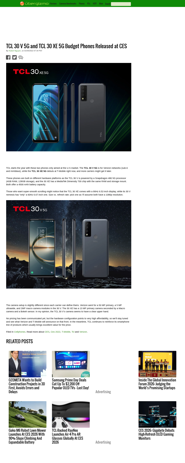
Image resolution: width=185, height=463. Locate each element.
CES (47, 332)
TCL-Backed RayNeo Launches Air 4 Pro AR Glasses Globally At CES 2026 (67, 436)
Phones (82, 3)
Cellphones (19, 332)
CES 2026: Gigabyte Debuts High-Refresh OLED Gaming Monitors (156, 434)
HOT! (95, 3)
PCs (88, 3)
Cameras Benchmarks (67, 3)
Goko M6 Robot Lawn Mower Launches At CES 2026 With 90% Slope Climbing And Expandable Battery (27, 436)
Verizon (83, 332)
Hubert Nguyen (15, 51)
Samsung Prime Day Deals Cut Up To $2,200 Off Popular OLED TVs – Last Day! (70, 383)
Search (107, 3)
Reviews (53, 3)
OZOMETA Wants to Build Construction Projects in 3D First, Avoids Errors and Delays (27, 385)
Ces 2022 (55, 332)
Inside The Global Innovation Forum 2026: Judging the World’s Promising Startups (157, 383)
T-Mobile (66, 332)
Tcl (73, 332)
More (101, 3)
